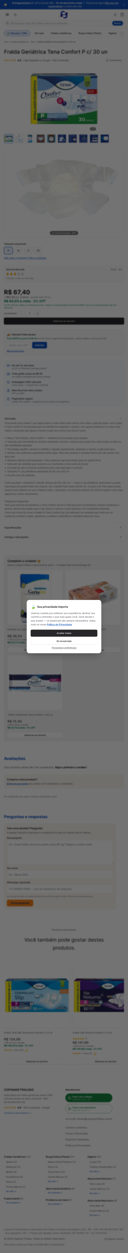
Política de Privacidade (59, 624)
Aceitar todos (64, 633)
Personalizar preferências (64, 647)
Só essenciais (64, 641)
